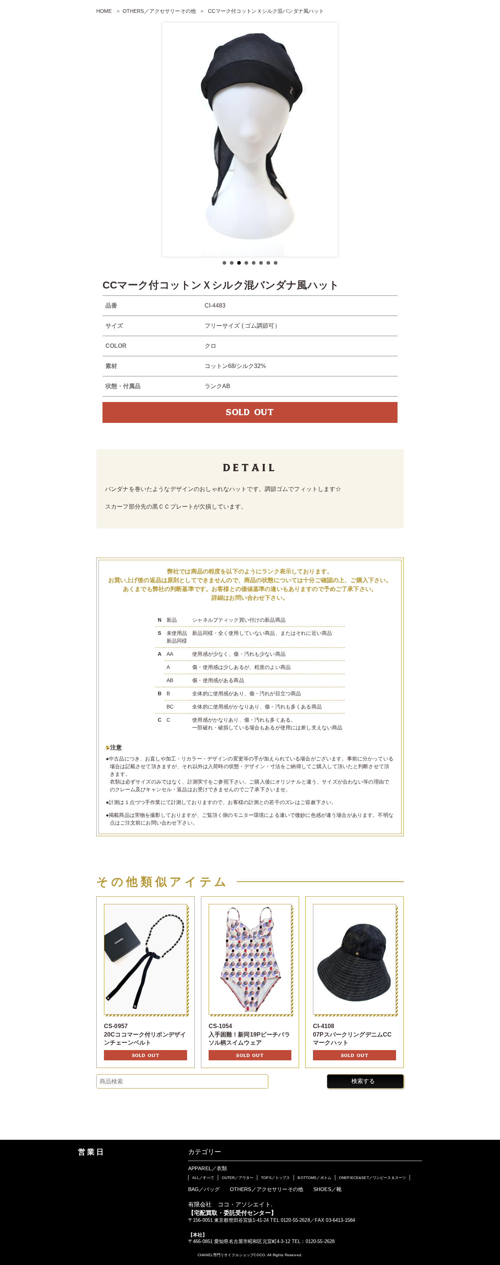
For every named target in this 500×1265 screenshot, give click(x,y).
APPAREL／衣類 (207, 1168)
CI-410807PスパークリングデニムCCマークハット (352, 1034)
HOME (104, 11)
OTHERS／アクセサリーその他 (159, 11)
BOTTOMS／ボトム (314, 1178)
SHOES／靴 (327, 1189)
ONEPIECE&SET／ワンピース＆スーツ (372, 1178)
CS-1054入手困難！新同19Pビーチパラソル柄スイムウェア (249, 1034)
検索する (363, 1081)
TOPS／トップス (275, 1178)
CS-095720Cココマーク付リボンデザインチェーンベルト (145, 1034)
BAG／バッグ (204, 1189)
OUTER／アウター (237, 1178)
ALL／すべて (203, 1178)
